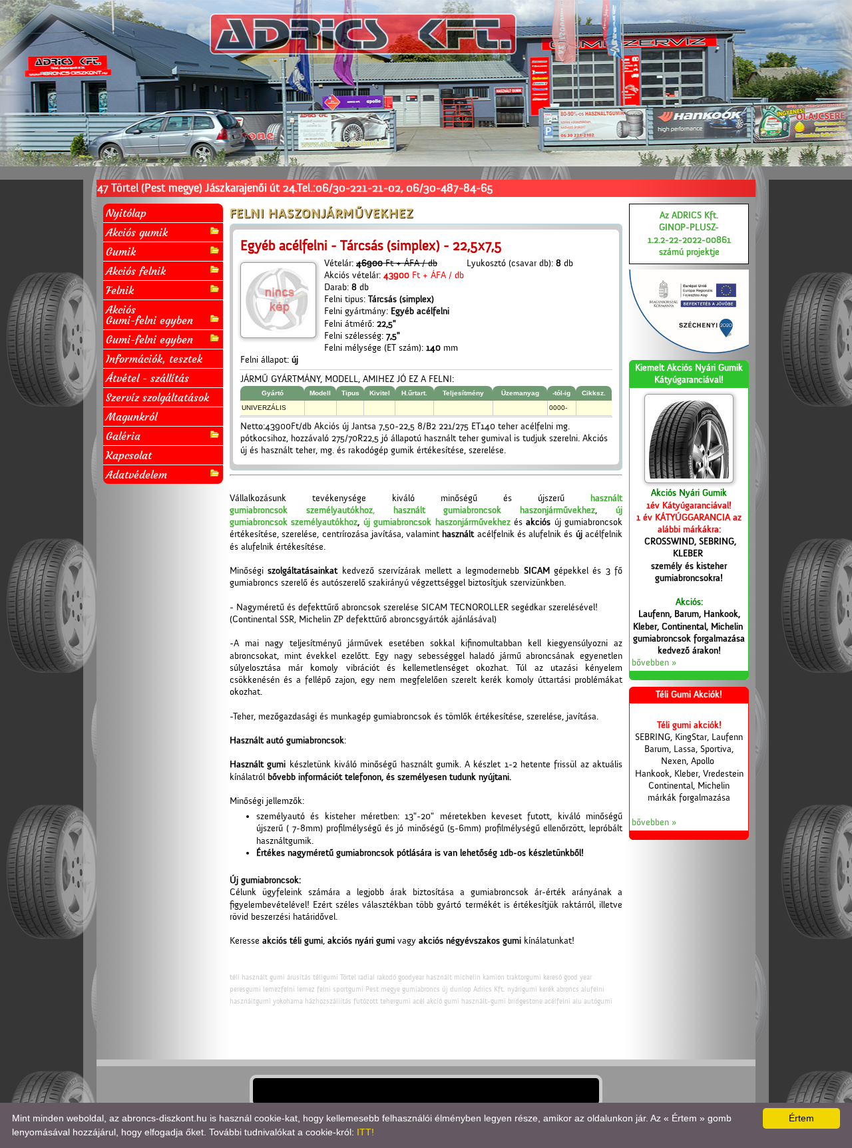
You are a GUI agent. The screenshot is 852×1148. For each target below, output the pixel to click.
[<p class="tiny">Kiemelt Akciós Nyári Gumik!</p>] (689, 438)
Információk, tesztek (154, 358)
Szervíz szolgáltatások (157, 397)
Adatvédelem (136, 474)
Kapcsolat (129, 455)
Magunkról (131, 416)
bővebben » (654, 663)
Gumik (121, 251)
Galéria (123, 436)
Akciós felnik (136, 271)
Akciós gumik (137, 232)
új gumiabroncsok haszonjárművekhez (437, 522)
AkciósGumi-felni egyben (149, 315)
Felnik (120, 290)
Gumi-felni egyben (149, 339)
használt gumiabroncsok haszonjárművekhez (494, 510)
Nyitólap (126, 213)
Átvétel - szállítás (147, 378)
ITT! (365, 1132)
